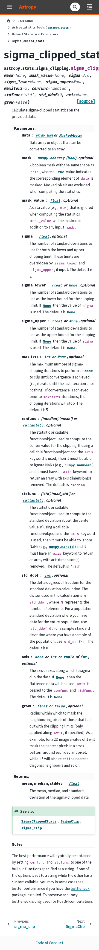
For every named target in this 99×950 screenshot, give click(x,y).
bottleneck (80, 888)
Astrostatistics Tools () (41, 27)
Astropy (27, 7)
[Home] (9, 21)
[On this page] (89, 7)
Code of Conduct (49, 942)
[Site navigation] (9, 7)
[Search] (75, 7)
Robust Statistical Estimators (35, 34)
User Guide (25, 21)
